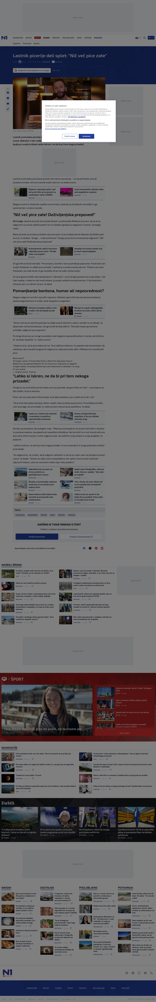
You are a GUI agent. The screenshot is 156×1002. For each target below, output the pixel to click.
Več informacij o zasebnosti (76, 117)
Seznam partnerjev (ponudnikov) (55, 129)
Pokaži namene (69, 136)
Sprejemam (86, 136)
